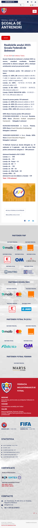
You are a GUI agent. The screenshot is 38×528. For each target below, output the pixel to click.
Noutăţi (11, 20)
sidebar (6, 38)
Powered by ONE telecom (31, 522)
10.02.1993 (13, 429)
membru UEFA (5, 429)
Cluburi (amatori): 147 (9, 450)
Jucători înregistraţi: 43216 (11, 452)
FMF (16, 20)
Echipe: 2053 (7, 447)
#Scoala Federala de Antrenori (15, 210)
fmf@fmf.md (8, 505)
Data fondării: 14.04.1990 (10, 445)
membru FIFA (24, 429)
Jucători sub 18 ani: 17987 (11, 457)
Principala (4, 20)
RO (32, 5)
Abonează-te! (9, 2)
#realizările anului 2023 (13, 215)
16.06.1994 (32, 429)
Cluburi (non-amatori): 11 (10, 454)
